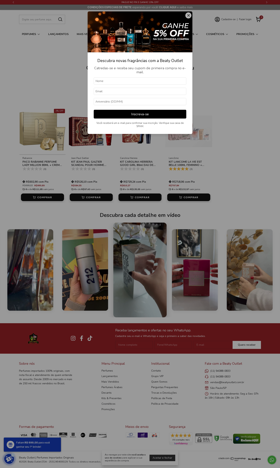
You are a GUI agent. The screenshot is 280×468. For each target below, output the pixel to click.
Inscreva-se (140, 114)
